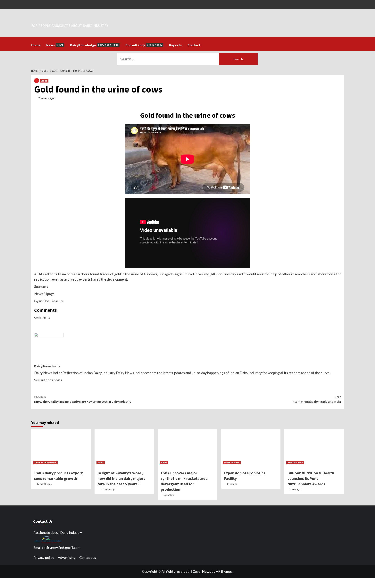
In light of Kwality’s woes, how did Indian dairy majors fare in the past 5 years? (121, 478)
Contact (194, 45)
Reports (175, 45)
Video (44, 80)
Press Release (231, 462)
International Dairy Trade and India (316, 399)
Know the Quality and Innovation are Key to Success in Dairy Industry (82, 399)
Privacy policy (43, 557)
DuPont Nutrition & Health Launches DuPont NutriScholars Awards (310, 478)
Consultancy (143, 45)
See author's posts (48, 380)
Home (35, 45)
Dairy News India (47, 366)
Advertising (67, 557)
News (54, 45)
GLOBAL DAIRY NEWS (45, 462)
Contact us (87, 557)
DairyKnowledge (94, 45)
